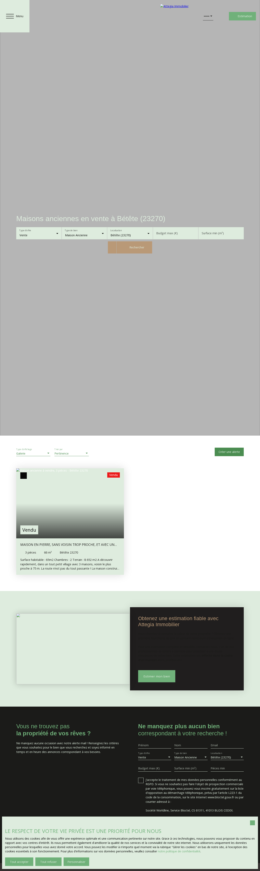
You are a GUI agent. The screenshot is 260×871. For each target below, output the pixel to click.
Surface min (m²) (213, 233)
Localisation (116, 230)
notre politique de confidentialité (179, 851)
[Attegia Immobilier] (177, 16)
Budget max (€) (167, 233)
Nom (177, 745)
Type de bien (71, 230)
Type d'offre (25, 230)
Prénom (143, 745)
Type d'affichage (24, 449)
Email (214, 745)
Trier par (58, 449)
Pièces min (218, 768)
